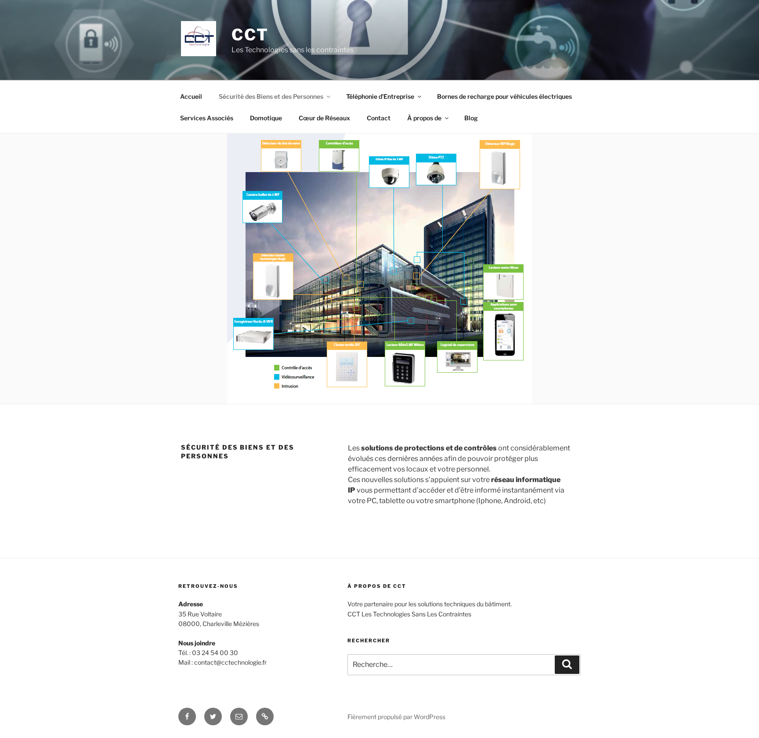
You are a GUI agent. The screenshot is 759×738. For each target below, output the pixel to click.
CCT (250, 34)
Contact (378, 118)
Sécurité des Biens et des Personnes (271, 96)
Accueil (191, 96)
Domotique (266, 118)
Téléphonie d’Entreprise (380, 96)
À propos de (424, 118)
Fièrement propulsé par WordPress (396, 716)
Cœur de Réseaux (324, 118)
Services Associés (206, 118)
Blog (471, 118)
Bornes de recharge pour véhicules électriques (504, 96)
